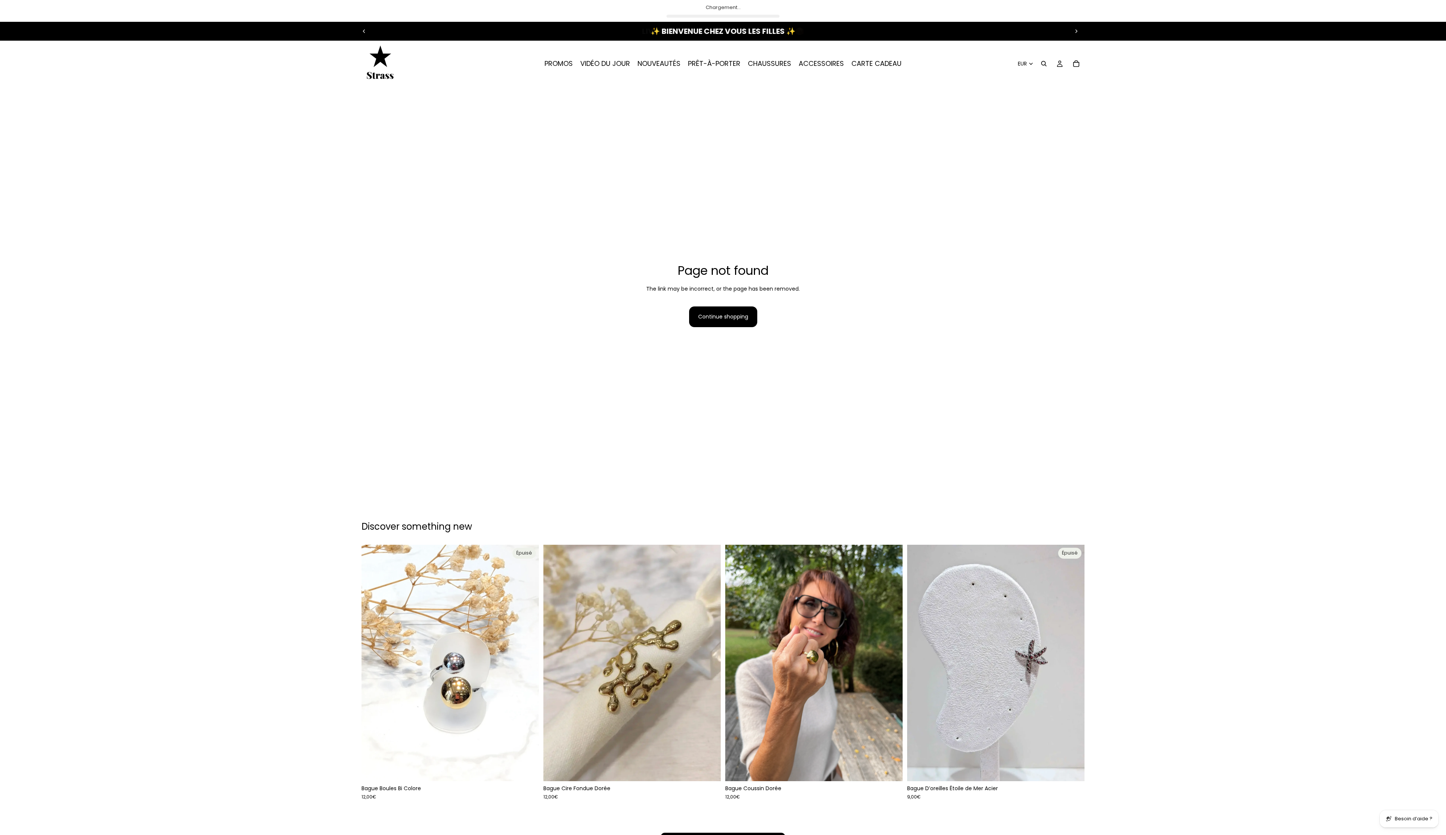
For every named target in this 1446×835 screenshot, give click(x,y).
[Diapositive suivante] (1076, 31)
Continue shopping (723, 316)
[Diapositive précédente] (364, 31)
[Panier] (1076, 63)
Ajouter (715, 769)
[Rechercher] (1044, 63)
